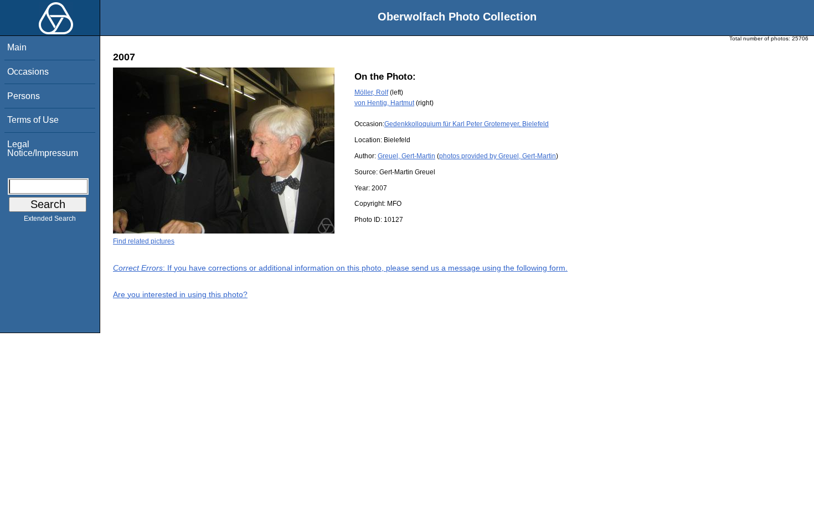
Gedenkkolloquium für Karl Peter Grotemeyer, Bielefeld (466, 124)
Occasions (28, 71)
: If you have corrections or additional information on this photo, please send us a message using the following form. (340, 267)
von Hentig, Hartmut (384, 103)
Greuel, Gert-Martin (406, 156)
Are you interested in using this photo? (180, 294)
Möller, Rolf (371, 92)
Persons (23, 96)
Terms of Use (33, 120)
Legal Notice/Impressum (42, 148)
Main (17, 47)
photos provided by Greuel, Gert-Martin (497, 156)
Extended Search (50, 218)
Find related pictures (143, 241)
